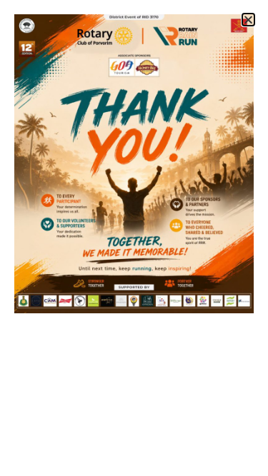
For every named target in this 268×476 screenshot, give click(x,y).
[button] (248, 19)
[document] (134, 238)
